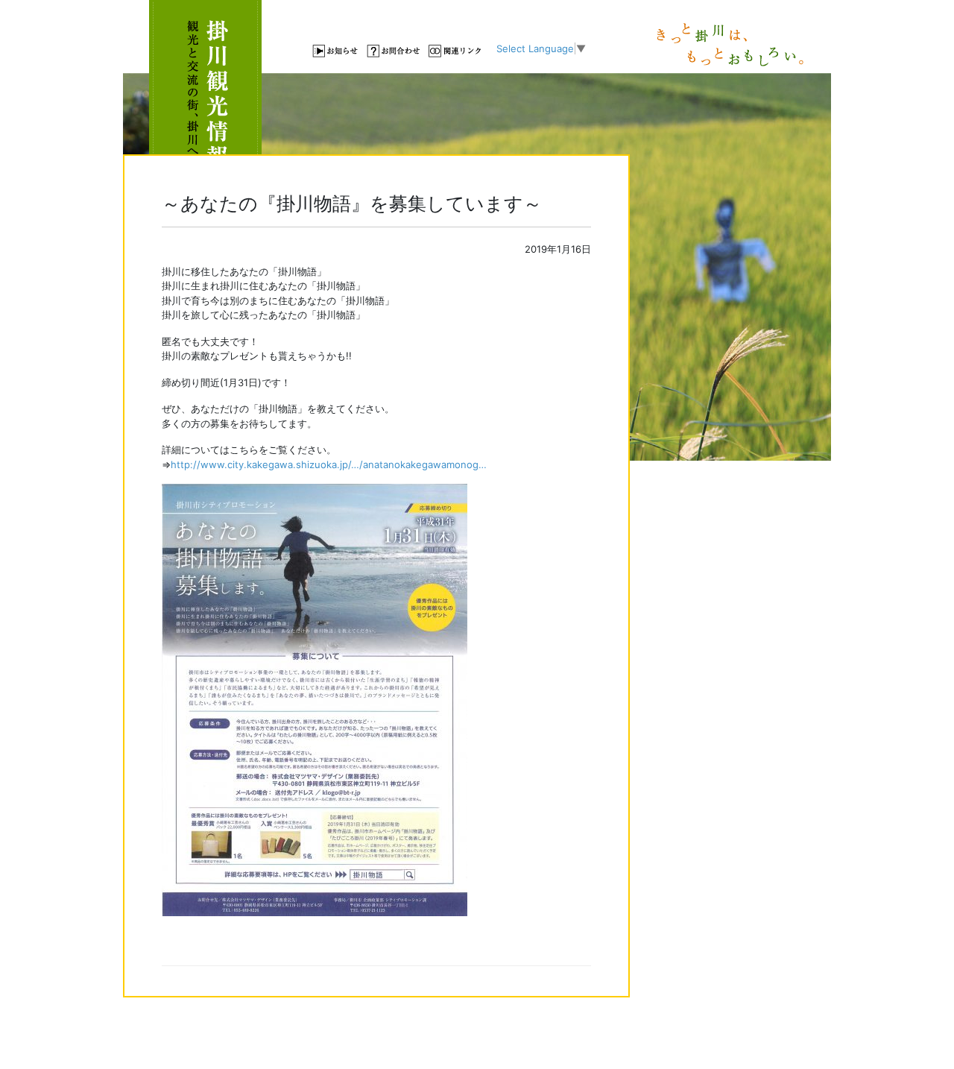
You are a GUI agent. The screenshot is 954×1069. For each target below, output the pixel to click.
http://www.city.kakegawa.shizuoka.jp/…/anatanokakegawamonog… (329, 464)
